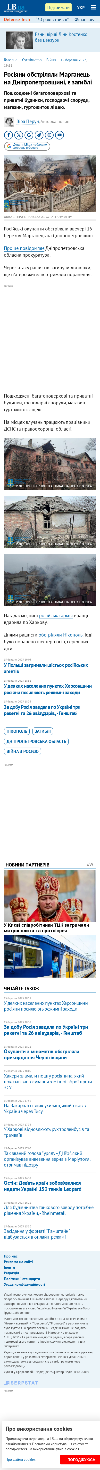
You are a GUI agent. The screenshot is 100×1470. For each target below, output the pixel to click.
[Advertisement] (50, 339)
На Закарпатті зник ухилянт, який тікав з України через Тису (45, 1108)
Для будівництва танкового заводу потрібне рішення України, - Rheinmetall (49, 1210)
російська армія (56, 615)
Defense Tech (17, 19)
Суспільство (32, 59)
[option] (50, 40)
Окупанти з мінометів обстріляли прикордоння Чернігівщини (41, 1054)
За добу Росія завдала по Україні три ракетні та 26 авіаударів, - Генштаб (42, 710)
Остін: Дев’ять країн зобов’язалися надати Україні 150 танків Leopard (42, 1185)
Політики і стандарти (22, 1278)
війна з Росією (23, 751)
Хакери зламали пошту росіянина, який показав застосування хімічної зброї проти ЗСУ (48, 1082)
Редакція (11, 1272)
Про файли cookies (20, 1459)
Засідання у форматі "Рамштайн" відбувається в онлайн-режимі (36, 1234)
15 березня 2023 (73, 60)
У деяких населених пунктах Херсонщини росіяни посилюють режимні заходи (48, 689)
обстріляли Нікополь (61, 635)
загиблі (43, 731)
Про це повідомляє (24, 248)
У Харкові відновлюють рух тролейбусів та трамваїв (46, 1132)
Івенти (9, 1267)
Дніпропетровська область (36, 741)
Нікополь (17, 731)
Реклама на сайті (18, 1261)
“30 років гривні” (52, 19)
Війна (51, 59)
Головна (10, 59)
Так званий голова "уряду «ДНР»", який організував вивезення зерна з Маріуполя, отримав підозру (47, 1159)
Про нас (10, 1256)
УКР (81, 7)
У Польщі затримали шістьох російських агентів (46, 668)
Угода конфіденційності (24, 1284)
